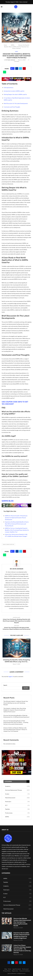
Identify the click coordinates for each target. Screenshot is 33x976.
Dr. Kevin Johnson (10, 60)
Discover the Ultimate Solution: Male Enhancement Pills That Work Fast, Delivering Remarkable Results (22, 922)
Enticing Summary (8, 87)
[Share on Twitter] (20, 68)
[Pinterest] (16, 962)
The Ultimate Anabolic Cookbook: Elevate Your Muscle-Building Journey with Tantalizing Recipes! (15, 703)
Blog (5, 969)
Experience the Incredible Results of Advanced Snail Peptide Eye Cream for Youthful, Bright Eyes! (21, 935)
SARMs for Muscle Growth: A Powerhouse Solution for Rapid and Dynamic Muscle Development (16, 517)
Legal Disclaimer (16, 969)
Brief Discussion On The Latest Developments (16, 103)
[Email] (24, 962)
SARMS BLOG (7, 501)
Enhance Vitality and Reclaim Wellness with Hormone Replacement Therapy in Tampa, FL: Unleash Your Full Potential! (15, 729)
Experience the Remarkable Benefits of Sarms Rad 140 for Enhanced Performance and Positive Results (17, 523)
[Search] (31, 6)
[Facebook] (9, 962)
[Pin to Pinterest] (24, 68)
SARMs (12, 45)
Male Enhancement (17, 797)
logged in (10, 676)
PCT (17, 805)
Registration (15, 971)
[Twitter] (12, 962)
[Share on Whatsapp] (4, 72)
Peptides (17, 809)
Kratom (17, 794)
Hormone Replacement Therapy (17, 790)
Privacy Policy (7, 971)
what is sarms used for (8, 544)
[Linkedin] (20, 962)
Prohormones (17, 813)
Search (5, 685)
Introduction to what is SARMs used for (14, 91)
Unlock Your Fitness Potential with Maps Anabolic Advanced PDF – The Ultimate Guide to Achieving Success (22, 949)
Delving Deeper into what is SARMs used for (15, 94)
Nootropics (17, 801)
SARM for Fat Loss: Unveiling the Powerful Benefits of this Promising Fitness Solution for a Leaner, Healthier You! (17, 530)
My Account (25, 969)
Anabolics (17, 786)
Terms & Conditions (24, 971)
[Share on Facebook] (16, 68)
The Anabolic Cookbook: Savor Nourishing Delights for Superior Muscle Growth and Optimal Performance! (14, 710)
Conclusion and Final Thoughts (12, 107)
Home (5, 45)
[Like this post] (13, 68)
